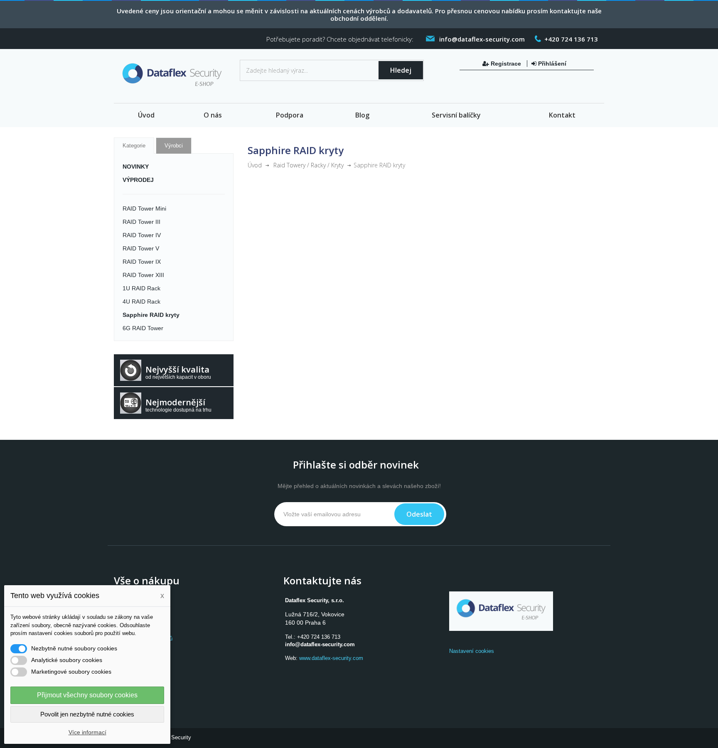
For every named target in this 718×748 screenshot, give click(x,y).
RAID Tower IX (142, 261)
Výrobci (174, 145)
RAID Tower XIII (143, 275)
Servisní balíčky (456, 115)
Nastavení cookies (471, 651)
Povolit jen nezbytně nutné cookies (87, 714)
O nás (213, 115)
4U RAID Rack (141, 301)
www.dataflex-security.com (331, 658)
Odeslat (419, 514)
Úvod (146, 115)
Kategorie (134, 145)
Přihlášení (551, 63)
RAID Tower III (141, 221)
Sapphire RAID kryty (151, 314)
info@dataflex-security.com (320, 644)
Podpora (289, 115)
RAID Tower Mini (144, 208)
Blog (362, 115)
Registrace (506, 63)
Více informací (87, 732)
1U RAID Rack (141, 288)
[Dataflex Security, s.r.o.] (173, 77)
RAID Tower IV (142, 235)
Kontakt (562, 115)
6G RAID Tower (143, 328)
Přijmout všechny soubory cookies (87, 695)
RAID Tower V (141, 248)
